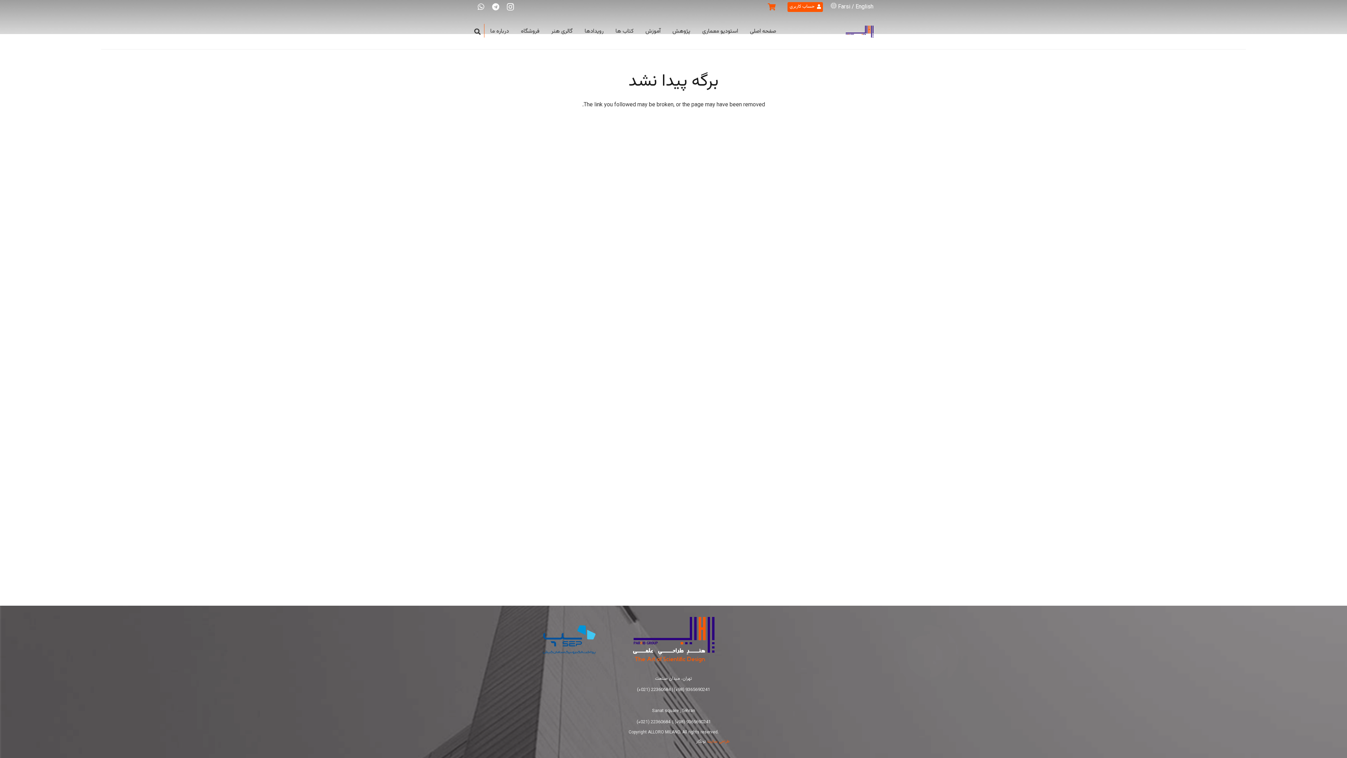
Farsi (844, 7)
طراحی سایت (718, 741)
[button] (477, 32)
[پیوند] (859, 32)
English (864, 7)
